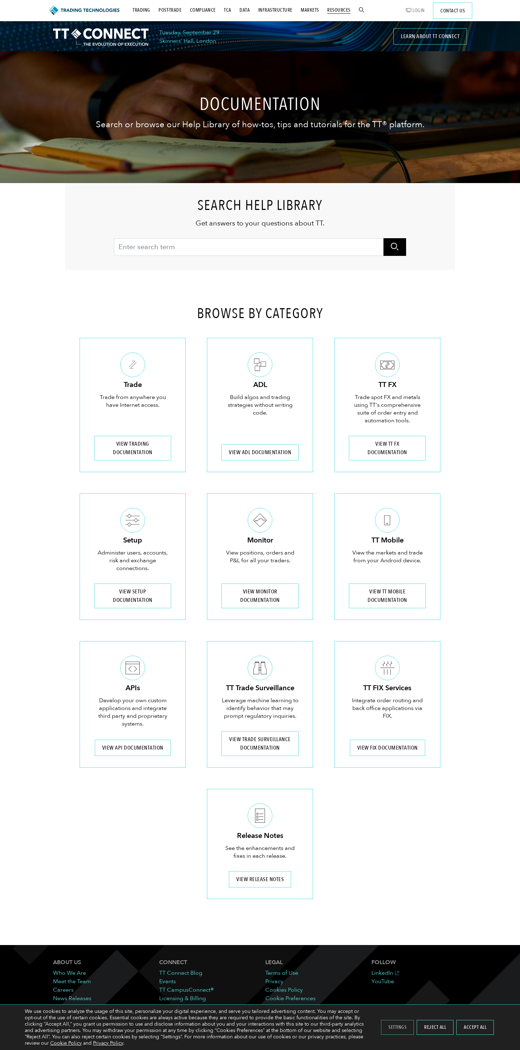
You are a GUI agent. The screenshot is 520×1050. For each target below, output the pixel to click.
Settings (397, 1027)
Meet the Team (72, 981)
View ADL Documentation (260, 452)
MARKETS (310, 10)
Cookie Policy (66, 1043)
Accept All (475, 1027)
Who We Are (69, 973)
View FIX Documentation (387, 748)
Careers (63, 990)
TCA (227, 10)
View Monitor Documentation (260, 596)
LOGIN (418, 10)
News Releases (72, 998)
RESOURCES (339, 10)
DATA (244, 10)
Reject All (435, 1027)
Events (167, 981)
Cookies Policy (284, 990)
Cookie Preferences (290, 998)
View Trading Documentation (132, 448)
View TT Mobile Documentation (387, 596)
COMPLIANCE (203, 10)
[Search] (394, 247)
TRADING (141, 10)
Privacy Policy (108, 1043)
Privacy (274, 981)
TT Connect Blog (180, 973)
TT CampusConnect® (186, 990)
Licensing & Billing (182, 998)
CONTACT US (452, 10)
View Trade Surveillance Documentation (260, 743)
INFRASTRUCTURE (275, 10)
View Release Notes (260, 879)
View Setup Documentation (132, 596)
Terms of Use (281, 973)
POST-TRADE (169, 10)
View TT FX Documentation (387, 448)
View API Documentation (132, 748)
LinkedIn (382, 973)
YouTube (382, 981)
